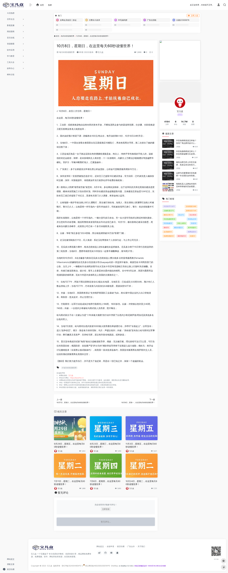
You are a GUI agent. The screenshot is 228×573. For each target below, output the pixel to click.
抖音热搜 (168, 223)
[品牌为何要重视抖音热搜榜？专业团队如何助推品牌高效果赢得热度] (168, 176)
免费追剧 (192, 232)
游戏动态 (191, 211)
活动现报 (191, 206)
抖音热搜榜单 (169, 219)
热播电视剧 (169, 236)
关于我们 (141, 546)
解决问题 (178, 227)
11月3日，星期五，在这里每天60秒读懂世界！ (141, 445)
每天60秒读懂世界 (67, 36)
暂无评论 (63, 492)
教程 (166, 227)
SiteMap (114, 566)
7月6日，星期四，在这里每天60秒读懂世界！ (105, 483)
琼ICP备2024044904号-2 (72, 566)
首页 (57, 36)
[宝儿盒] (43, 548)
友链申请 (110, 546)
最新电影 (182, 236)
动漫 (192, 236)
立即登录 (106, 509)
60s (181, 215)
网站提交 (100, 546)
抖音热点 (192, 219)
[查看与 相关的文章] (58, 111)
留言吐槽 (120, 546)
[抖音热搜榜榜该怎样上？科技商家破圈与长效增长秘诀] (168, 154)
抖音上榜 (181, 223)
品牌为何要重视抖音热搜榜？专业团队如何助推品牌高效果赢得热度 (186, 174)
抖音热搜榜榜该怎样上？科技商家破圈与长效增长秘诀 (186, 152)
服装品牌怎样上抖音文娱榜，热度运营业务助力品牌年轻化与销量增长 (186, 163)
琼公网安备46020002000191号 (97, 566)
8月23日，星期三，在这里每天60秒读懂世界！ (105, 445)
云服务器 (169, 211)
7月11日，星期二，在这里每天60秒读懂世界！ (69, 483)
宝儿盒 (100, 52)
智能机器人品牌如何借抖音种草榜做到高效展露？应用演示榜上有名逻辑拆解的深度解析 (186, 185)
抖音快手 (169, 206)
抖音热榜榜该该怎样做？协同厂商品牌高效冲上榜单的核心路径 (186, 141)
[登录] (218, 5)
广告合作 (131, 546)
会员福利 (168, 232)
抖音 (193, 223)
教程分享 (168, 215)
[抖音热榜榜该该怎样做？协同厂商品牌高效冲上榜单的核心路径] (168, 143)
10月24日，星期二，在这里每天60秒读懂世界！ (141, 483)
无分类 (192, 215)
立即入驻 (194, 15)
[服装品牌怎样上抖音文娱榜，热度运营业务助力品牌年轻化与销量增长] (168, 165)
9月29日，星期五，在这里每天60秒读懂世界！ (69, 445)
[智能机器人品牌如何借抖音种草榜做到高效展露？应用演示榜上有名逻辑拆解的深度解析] (168, 186)
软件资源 (192, 227)
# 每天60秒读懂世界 (69, 368)
